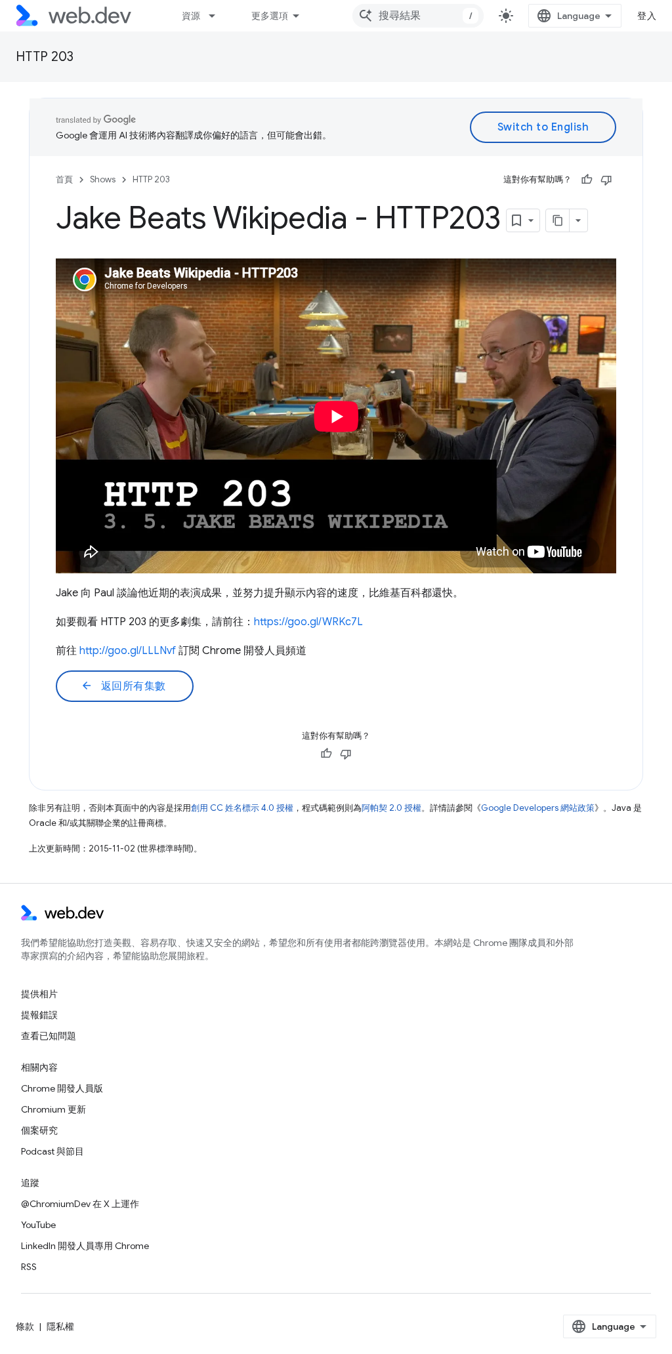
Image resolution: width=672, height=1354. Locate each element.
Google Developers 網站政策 (538, 807)
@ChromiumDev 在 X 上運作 (80, 1204)
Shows (103, 179)
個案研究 (39, 1130)
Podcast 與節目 (52, 1151)
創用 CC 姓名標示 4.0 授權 (242, 807)
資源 (191, 16)
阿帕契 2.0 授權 (391, 807)
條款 (25, 1326)
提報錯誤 (39, 1015)
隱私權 (60, 1326)
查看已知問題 (48, 1036)
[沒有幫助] (606, 180)
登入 (646, 16)
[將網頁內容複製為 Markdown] (558, 220)
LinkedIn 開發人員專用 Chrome (85, 1246)
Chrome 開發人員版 (62, 1088)
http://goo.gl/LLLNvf (127, 650)
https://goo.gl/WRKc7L (308, 621)
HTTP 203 (45, 57)
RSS (29, 1267)
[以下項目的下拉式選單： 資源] (218, 16)
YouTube (38, 1225)
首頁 (64, 179)
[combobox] (418, 16)
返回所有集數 (123, 686)
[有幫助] (587, 180)
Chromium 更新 (53, 1109)
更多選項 (269, 16)
